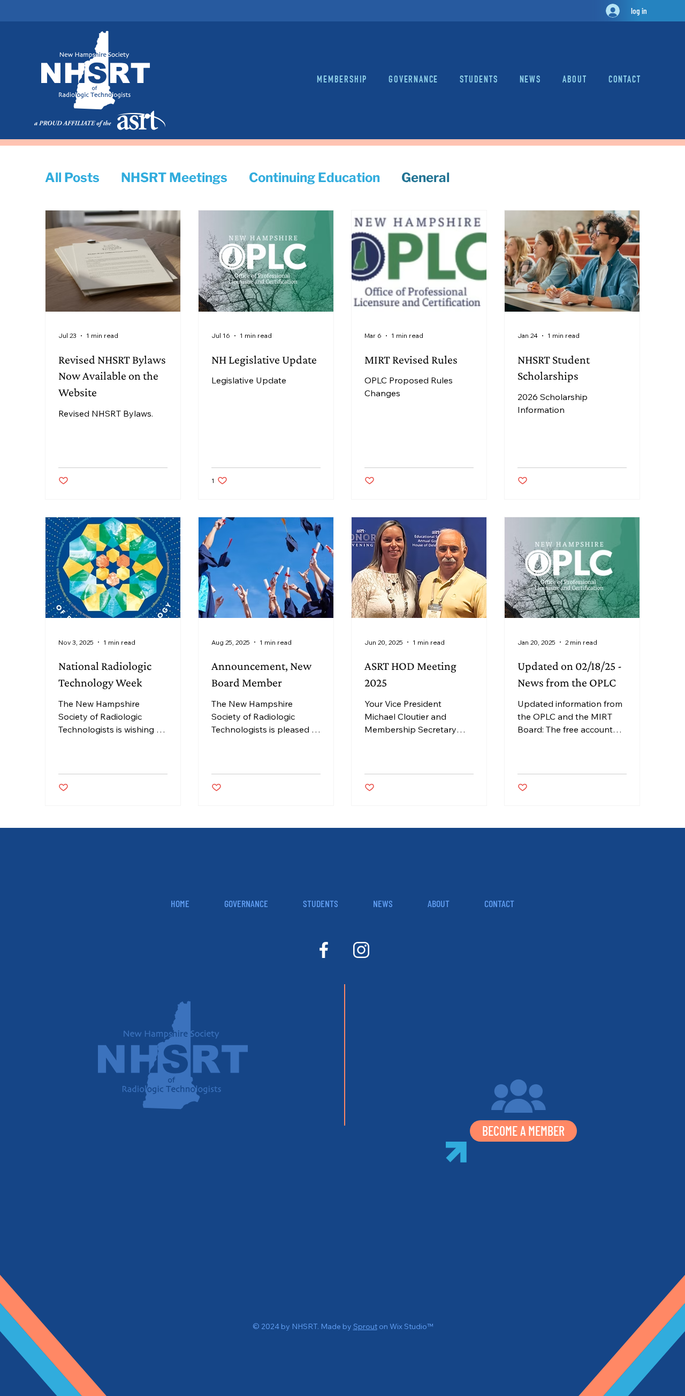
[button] (624, 80)
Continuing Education (314, 177)
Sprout (365, 1326)
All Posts (72, 177)
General (425, 177)
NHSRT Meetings (174, 177)
